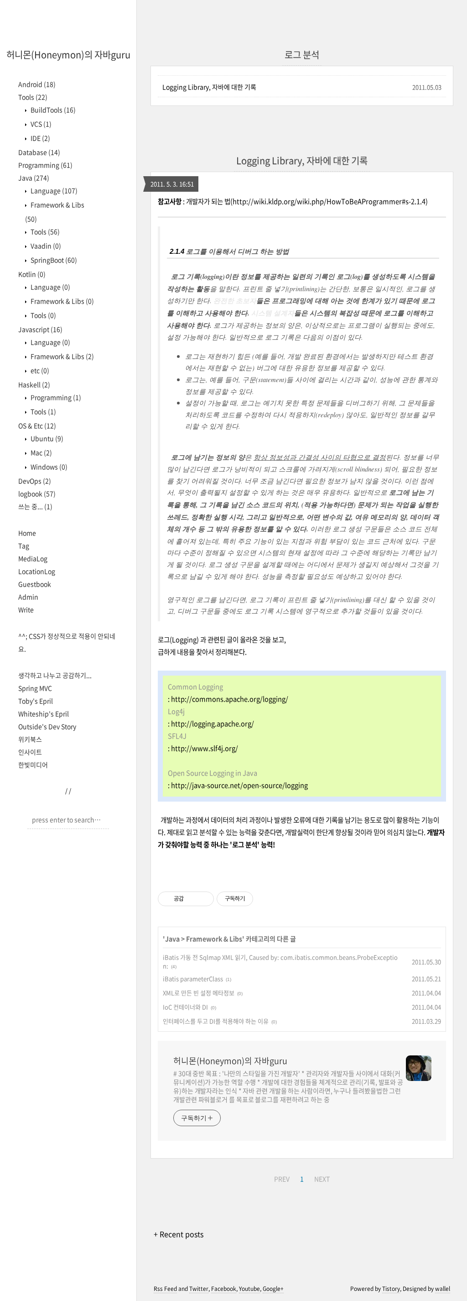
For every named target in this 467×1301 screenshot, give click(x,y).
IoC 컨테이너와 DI (185, 1006)
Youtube (249, 1289)
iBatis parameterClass (193, 978)
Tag (23, 545)
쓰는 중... (35, 506)
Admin (28, 596)
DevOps (34, 480)
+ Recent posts (178, 1233)
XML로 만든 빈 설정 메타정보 (198, 992)
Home (27, 532)
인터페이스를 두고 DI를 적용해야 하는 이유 (216, 1021)
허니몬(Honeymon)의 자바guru (68, 54)
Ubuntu (46, 438)
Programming (45, 164)
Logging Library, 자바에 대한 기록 (209, 86)
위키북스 (30, 739)
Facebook (223, 1289)
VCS (40, 123)
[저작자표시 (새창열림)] (257, 898)
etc (39, 370)
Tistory (391, 1289)
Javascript (40, 329)
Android (37, 84)
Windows (48, 466)
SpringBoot (53, 259)
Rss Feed (165, 1289)
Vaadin (45, 245)
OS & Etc (37, 425)
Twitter (198, 1289)
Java (33, 177)
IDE (39, 137)
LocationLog (36, 571)
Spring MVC (35, 687)
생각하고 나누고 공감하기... (55, 675)
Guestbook (34, 583)
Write (26, 609)
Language (53, 190)
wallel (442, 1289)
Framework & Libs (61, 300)
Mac (40, 452)
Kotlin (32, 273)
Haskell (34, 384)
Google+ (273, 1289)
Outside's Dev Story (47, 726)
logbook (37, 493)
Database (39, 152)
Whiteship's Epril (43, 713)
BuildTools (52, 109)
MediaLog (32, 558)
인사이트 (30, 751)
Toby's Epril (35, 700)
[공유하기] (192, 899)
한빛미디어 (33, 764)
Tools (32, 96)
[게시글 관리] (203, 899)
